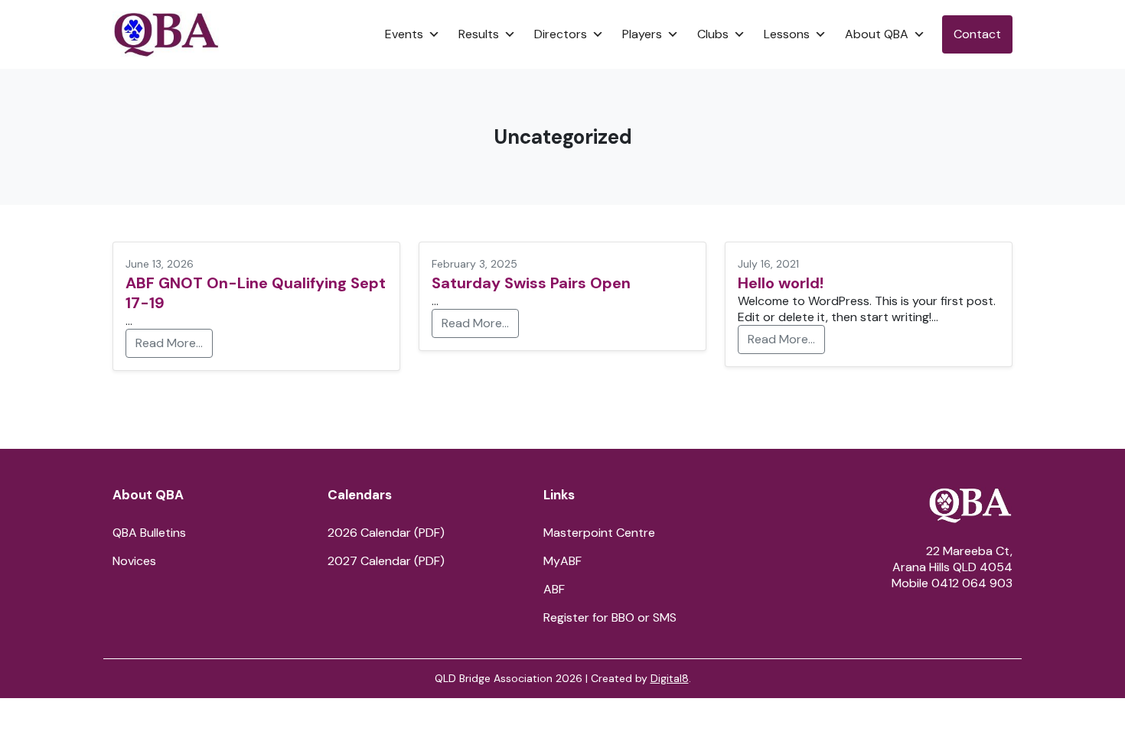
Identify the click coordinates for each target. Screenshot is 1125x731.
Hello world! (780, 283)
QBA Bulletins (149, 533)
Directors (560, 34)
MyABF (562, 561)
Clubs (713, 34)
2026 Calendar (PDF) (386, 533)
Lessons (787, 34)
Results (478, 34)
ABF (554, 589)
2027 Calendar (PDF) (386, 561)
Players (642, 34)
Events (404, 34)
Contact (977, 34)
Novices (134, 561)
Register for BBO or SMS (610, 617)
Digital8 (670, 678)
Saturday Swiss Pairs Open (531, 283)
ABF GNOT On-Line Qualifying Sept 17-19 (256, 293)
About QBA (876, 34)
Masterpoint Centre (599, 533)
